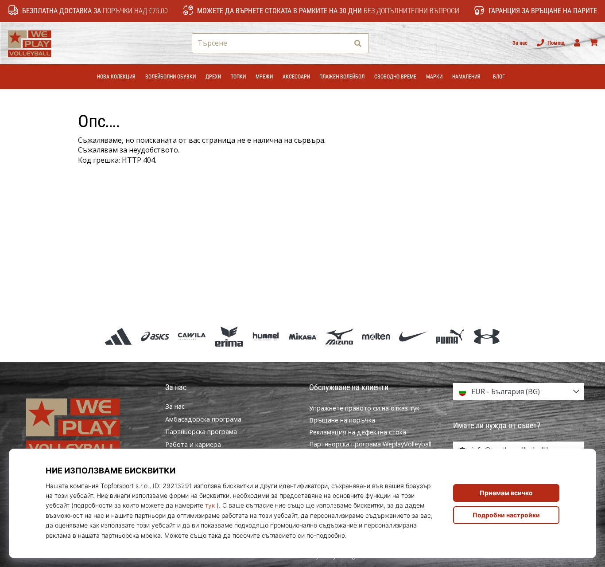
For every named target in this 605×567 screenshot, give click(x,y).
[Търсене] (357, 43)
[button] (341, 43)
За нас (519, 42)
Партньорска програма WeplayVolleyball (370, 444)
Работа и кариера (193, 445)
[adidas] (118, 336)
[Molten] (376, 336)
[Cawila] (192, 336)
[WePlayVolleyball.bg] (86, 426)
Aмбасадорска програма (203, 419)
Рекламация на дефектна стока (357, 432)
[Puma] (449, 336)
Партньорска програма (201, 432)
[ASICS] (155, 336)
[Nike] (413, 336)
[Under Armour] (486, 336)
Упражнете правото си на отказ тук (364, 408)
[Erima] (228, 336)
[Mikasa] (302, 336)
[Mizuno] (339, 336)
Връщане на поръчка (342, 420)
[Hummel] (265, 336)
